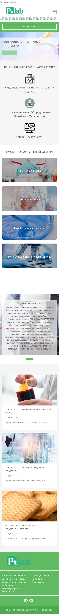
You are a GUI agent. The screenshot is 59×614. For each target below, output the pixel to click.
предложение (29, 27)
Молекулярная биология (11, 589)
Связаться (38, 582)
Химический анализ (14, 578)
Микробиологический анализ (14, 583)
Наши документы (42, 575)
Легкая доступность (29, 136)
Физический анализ (14, 575)
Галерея (37, 578)
